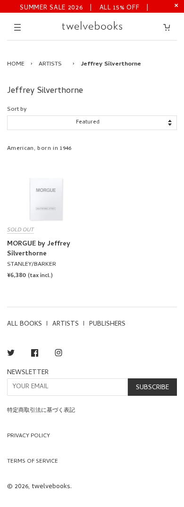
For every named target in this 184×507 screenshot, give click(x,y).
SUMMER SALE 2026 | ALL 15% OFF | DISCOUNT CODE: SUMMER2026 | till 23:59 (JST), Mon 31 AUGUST (84, 7)
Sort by (16, 109)
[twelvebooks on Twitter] (11, 354)
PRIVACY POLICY (28, 436)
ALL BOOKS (24, 324)
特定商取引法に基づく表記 (41, 411)
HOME (16, 64)
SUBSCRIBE (152, 388)
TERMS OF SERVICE (32, 461)
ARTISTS (50, 64)
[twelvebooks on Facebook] (35, 354)
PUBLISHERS (107, 324)
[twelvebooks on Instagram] (58, 354)
